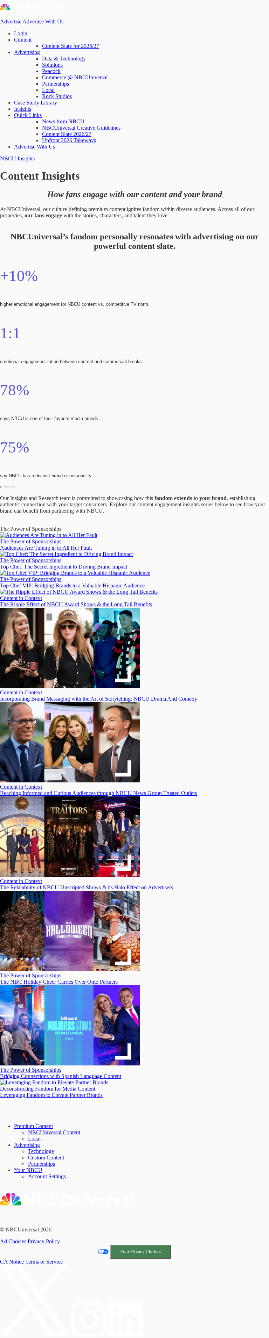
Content (23, 40)
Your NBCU (28, 1170)
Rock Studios (57, 96)
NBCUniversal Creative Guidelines (81, 128)
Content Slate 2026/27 (66, 134)
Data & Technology (64, 59)
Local (48, 90)
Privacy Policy (44, 1241)
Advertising (27, 52)
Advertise (10, 21)
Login (20, 33)
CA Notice (12, 1262)
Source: (10, 487)
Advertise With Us (42, 21)
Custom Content (46, 1157)
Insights (22, 109)
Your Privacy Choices (140, 1251)
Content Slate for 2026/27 (70, 46)
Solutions (52, 65)
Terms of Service (44, 1262)
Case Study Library (35, 103)
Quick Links (28, 115)
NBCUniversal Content (54, 1132)
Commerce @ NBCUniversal (75, 77)
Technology (41, 1151)
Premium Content (33, 1126)
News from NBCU (63, 121)
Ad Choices (13, 1241)
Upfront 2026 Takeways (69, 140)
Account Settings (47, 1176)
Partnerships (55, 84)
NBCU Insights (17, 158)
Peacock (51, 71)
